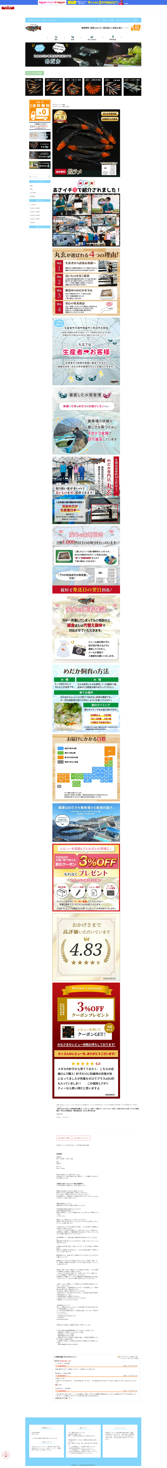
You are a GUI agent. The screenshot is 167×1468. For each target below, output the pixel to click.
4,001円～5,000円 (35, 219)
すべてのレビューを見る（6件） (129, 1356)
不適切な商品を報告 (83, 1145)
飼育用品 (32, 196)
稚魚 (31, 185)
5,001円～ (33, 222)
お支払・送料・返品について (123, 20)
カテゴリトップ (57, 104)
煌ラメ (68, 106)
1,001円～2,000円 (35, 208)
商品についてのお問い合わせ (66, 1145)
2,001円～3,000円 (35, 212)
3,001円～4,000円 (35, 215)
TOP (99, 20)
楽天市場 (135, 20)
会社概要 (111, 20)
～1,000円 (33, 204)
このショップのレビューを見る (129, 1358)
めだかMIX (33, 192)
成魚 (31, 189)
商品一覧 (105, 20)
